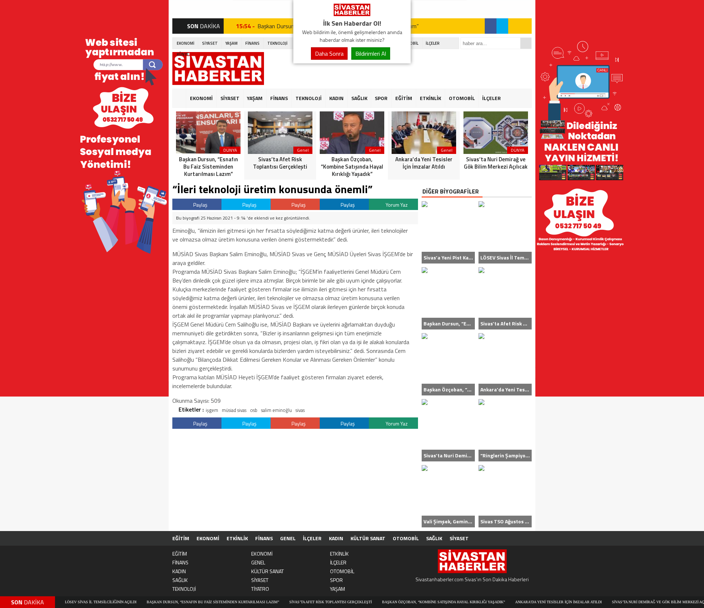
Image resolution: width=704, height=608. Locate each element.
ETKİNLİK (430, 98)
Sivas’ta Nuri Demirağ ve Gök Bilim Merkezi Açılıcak (640, 602)
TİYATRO (260, 589)
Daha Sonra (329, 53)
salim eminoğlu (276, 410)
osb (253, 410)
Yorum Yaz (396, 205)
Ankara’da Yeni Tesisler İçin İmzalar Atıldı (534, 602)
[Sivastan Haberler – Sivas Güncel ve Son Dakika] (352, 14)
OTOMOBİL (462, 98)
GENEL (288, 538)
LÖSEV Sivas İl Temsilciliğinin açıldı (77, 602)
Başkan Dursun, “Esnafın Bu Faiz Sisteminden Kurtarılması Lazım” (189, 602)
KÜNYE (183, 54)
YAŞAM (231, 43)
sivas (300, 410)
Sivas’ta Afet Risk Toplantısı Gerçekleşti (306, 602)
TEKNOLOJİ (277, 43)
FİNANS (252, 43)
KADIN (336, 98)
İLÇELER (433, 43)
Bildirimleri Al (370, 53)
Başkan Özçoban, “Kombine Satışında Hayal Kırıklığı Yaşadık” (419, 602)
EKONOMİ (185, 43)
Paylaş (200, 205)
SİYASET (210, 43)
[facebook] (490, 26)
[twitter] (502, 26)
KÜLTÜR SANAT (368, 538)
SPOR (381, 98)
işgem (212, 410)
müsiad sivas (234, 410)
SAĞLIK (359, 98)
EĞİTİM (403, 98)
